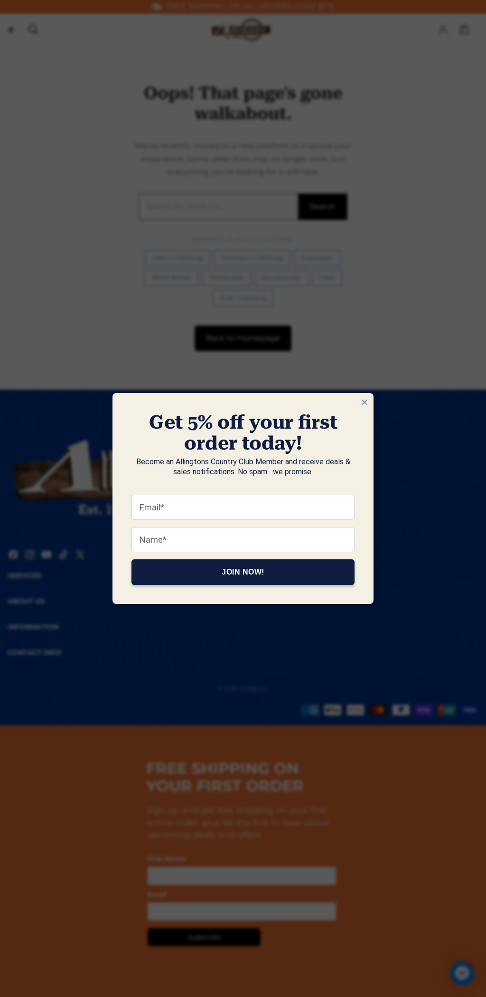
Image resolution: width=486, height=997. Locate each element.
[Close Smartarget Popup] (364, 402)
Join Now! (243, 572)
